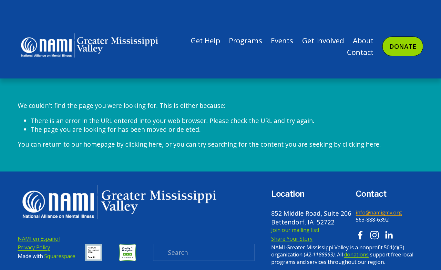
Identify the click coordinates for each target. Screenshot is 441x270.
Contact (360, 52)
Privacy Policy (34, 247)
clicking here (143, 144)
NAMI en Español (39, 238)
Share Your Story (292, 238)
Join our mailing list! (295, 230)
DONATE (402, 46)
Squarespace (59, 256)
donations (356, 254)
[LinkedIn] (388, 235)
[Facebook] (360, 235)
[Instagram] (374, 235)
